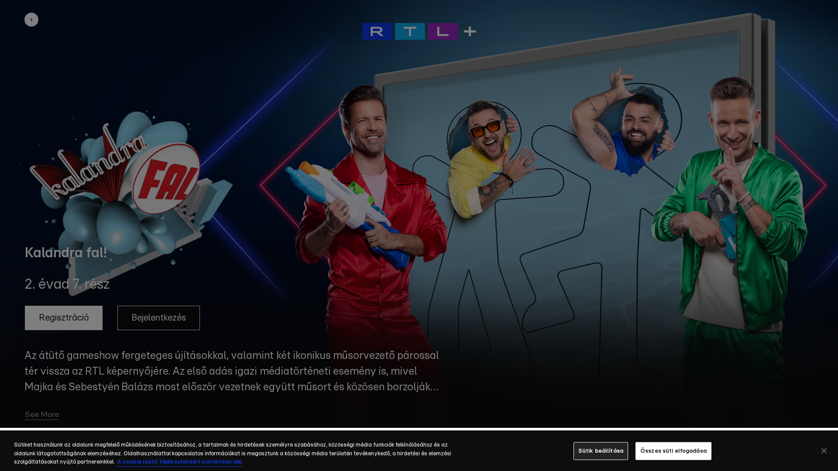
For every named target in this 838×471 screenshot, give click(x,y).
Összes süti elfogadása (673, 451)
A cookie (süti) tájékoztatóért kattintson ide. (180, 462)
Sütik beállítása (600, 451)
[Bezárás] (824, 450)
